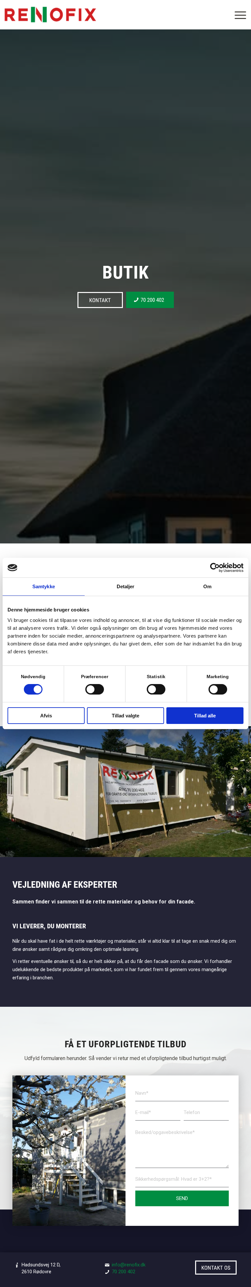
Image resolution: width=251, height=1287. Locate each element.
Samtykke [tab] (43, 586)
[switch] (94, 689)
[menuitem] (237, 14)
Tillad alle (205, 715)
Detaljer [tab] (126, 586)
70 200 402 (123, 1272)
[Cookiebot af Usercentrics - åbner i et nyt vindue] (214, 568)
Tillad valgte (125, 715)
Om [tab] (207, 586)
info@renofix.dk (128, 1265)
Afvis (46, 715)
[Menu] (237, 14)
